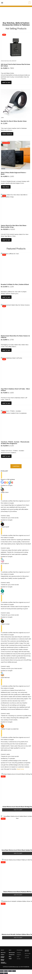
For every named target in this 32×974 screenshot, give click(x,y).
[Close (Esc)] (14, 971)
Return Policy (2, 960)
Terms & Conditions (3, 963)
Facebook (19, 952)
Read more (20, 769)
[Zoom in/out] (2, 971)
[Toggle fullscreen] (6, 971)
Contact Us (11, 954)
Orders (2, 954)
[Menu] (2, 2)
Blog (10, 956)
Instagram (19, 954)
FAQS (10, 958)
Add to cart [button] (6, 82)
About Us (3, 952)
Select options (7, 134)
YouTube (18, 958)
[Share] (10, 971)
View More (5, 187)
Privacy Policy (2, 957)
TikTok (18, 956)
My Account (12, 952)
